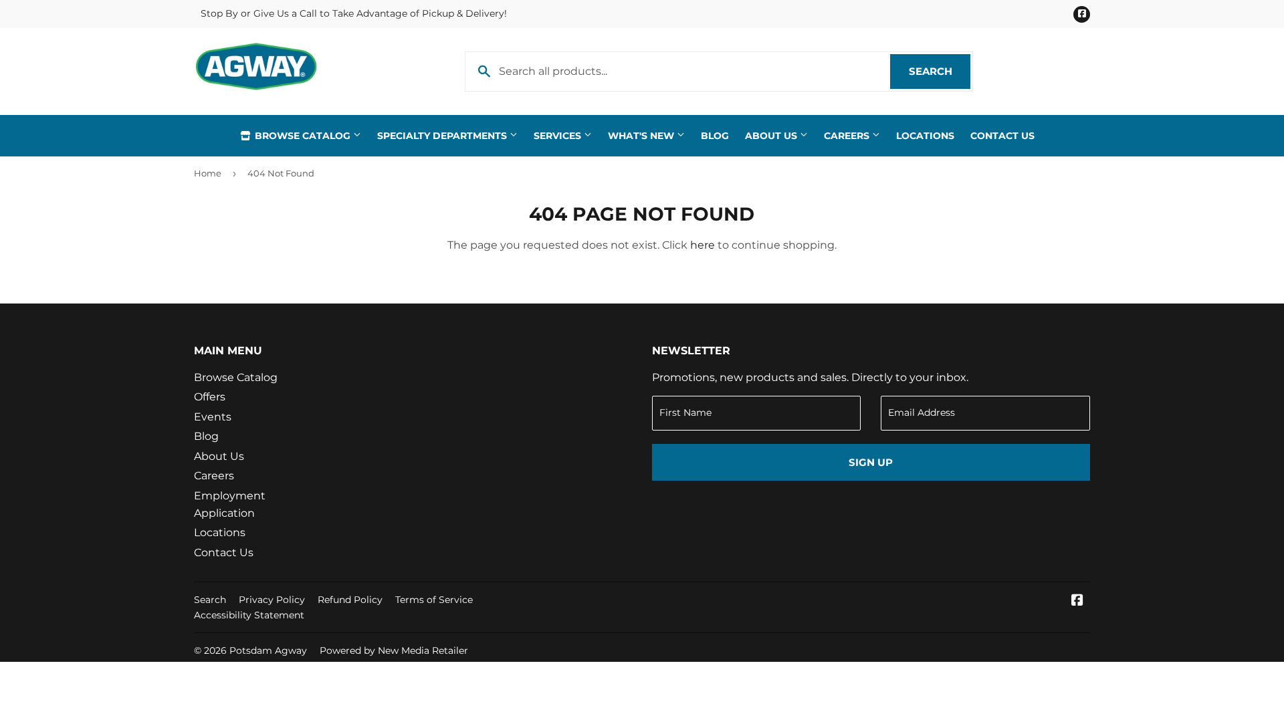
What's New (642, 135)
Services (559, 135)
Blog (715, 135)
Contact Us (1002, 135)
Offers (209, 396)
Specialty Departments (443, 135)
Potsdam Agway (268, 650)
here (702, 245)
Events (212, 416)
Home (207, 173)
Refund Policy (350, 599)
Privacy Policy (272, 599)
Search (939, 71)
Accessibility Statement (249, 615)
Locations (925, 135)
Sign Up (871, 462)
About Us (772, 135)
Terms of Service (434, 599)
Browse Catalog (302, 135)
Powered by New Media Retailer (394, 650)
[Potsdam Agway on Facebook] (1077, 601)
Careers (848, 135)
